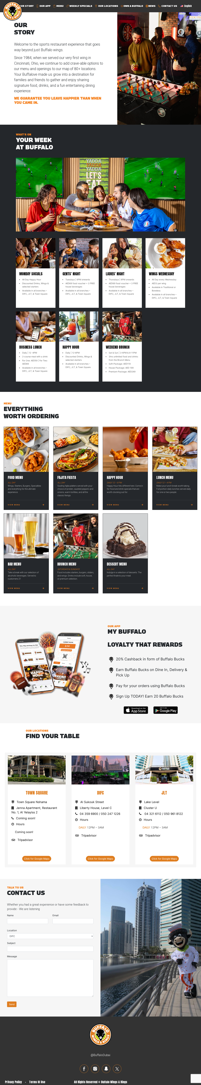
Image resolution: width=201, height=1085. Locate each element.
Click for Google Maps (36, 858)
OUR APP (44, 6)
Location (12, 930)
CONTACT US (169, 6)
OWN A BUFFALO (133, 6)
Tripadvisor (25, 840)
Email (56, 915)
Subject (11, 943)
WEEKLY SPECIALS (80, 6)
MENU (60, 6)
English (188, 6)
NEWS (152, 6)
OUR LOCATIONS (108, 6)
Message (12, 956)
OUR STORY (26, 6)
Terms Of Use (37, 1082)
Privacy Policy (13, 1082)
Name (10, 915)
